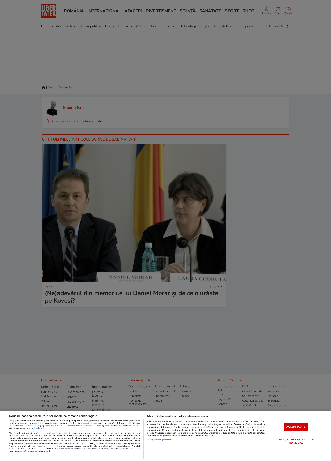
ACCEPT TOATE (295, 427)
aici (60, 443)
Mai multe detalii (35, 428)
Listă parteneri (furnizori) (159, 439)
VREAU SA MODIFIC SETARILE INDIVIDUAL (296, 441)
